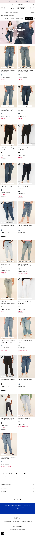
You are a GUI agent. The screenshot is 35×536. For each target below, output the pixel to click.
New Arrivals (17, 4)
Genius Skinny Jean (5, 264)
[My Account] (30, 8)
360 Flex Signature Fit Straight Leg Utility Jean (8, 71)
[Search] (4, 8)
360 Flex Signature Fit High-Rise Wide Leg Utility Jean (25, 71)
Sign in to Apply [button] (17, 510)
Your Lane (4, 488)
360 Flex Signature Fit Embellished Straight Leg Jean (25, 265)
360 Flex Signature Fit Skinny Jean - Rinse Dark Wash (7, 419)
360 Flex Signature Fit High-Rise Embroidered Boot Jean (8, 109)
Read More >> (5, 476)
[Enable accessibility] (2, 533)
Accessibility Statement (25, 521)
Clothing (6, 12)
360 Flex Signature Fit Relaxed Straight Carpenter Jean (8, 341)
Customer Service (6, 484)
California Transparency (17, 526)
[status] (31, 12)
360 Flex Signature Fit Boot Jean (8, 186)
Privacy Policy (16, 521)
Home (3, 12)
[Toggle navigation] (1, 8)
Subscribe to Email (22, 496)
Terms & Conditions (7, 521)
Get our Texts (11, 496)
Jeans (11, 12)
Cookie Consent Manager (23, 523)
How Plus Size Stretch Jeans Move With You (16, 474)
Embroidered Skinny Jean (24, 418)
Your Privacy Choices (10, 523)
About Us (3, 491)
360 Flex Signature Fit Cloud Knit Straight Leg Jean (8, 457)
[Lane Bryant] (17, 8)
